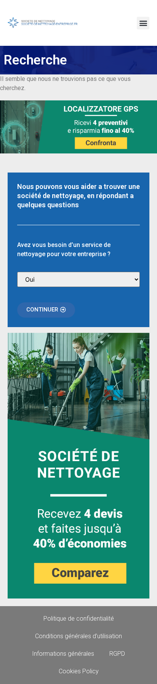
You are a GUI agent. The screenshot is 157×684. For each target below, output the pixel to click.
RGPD (117, 653)
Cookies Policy (79, 671)
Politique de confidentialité (78, 618)
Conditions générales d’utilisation (78, 636)
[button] (143, 23)
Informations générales (63, 653)
